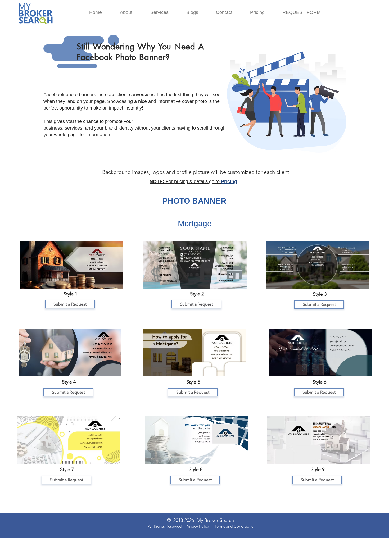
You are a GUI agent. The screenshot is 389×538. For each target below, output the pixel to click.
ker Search (223, 520)
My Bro (204, 520)
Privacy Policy (198, 526)
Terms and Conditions (234, 526)
